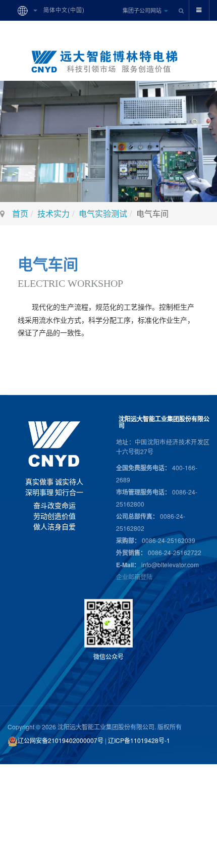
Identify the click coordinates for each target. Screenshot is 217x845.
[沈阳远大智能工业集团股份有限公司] (108, 61)
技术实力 (53, 213)
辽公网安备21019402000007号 (60, 740)
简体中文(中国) (63, 10)
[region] (108, 141)
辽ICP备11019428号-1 (139, 740)
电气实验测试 (103, 213)
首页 (20, 213)
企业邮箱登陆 (134, 576)
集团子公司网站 (143, 10)
